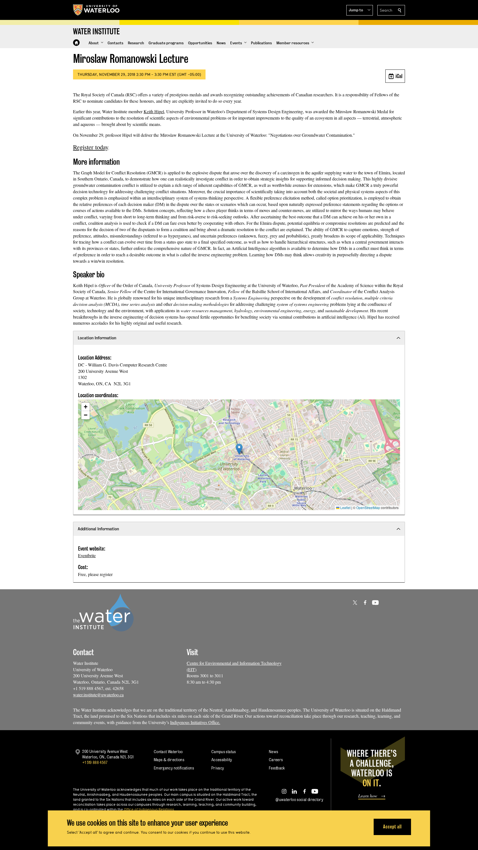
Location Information (97, 337)
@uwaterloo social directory (299, 799)
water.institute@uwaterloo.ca (98, 694)
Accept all (392, 827)
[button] (360, 10)
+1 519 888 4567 (95, 762)
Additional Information (98, 528)
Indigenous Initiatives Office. (195, 722)
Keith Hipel (154, 111)
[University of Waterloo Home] (96, 9)
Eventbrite (87, 555)
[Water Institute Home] (76, 42)
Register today (90, 147)
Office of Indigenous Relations (149, 809)
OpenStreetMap (368, 507)
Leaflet (344, 507)
